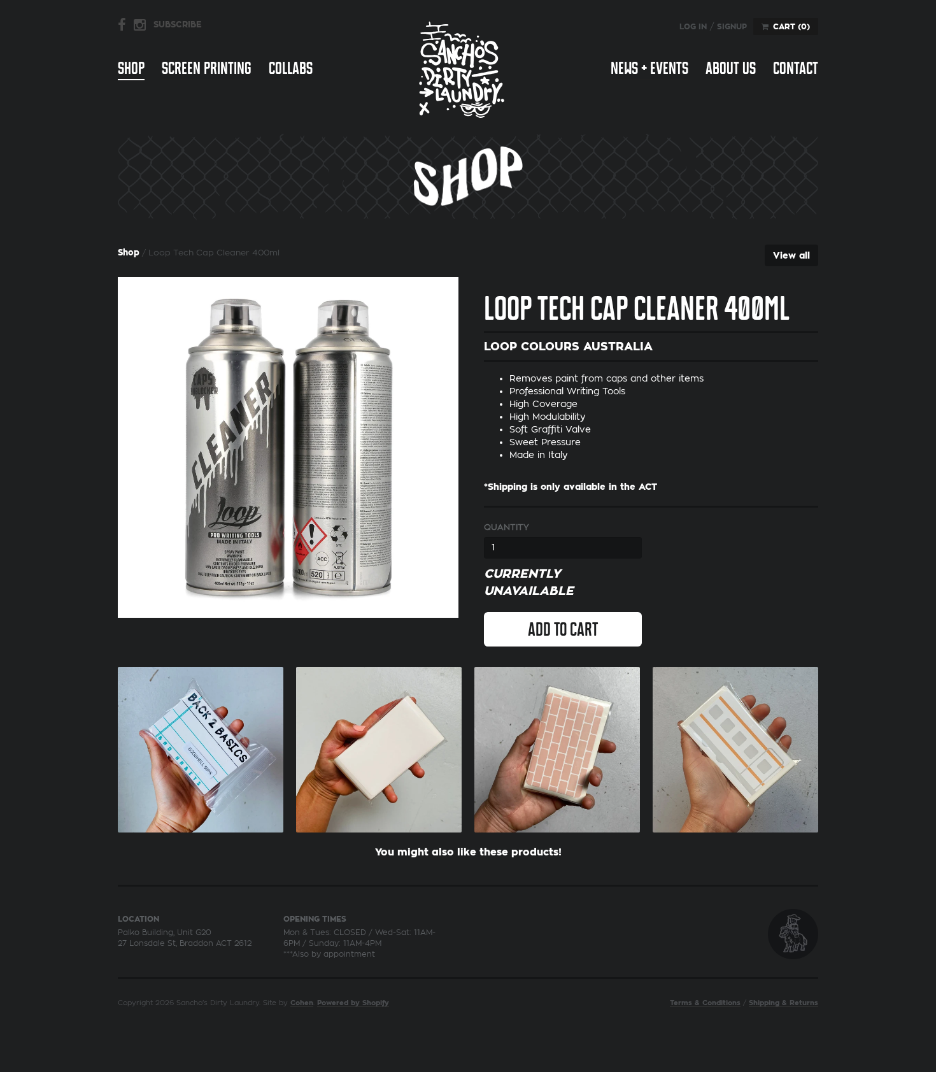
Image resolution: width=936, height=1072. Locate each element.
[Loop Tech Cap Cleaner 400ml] (288, 447)
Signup (732, 27)
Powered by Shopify (353, 1002)
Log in (693, 27)
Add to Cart (563, 629)
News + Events (649, 68)
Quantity (506, 527)
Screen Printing (207, 68)
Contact (795, 68)
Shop (131, 68)
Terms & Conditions (705, 1002)
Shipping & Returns (783, 1002)
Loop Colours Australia (568, 346)
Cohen (301, 1002)
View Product (200, 746)
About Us (731, 68)
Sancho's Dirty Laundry (461, 69)
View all (791, 255)
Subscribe (177, 24)
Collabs (291, 68)
